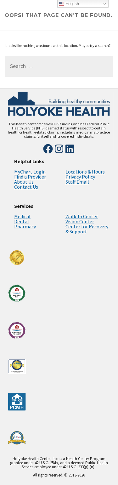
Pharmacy (25, 226)
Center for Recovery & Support (86, 229)
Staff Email (77, 182)
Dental (21, 221)
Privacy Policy (80, 177)
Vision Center (79, 221)
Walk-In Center (81, 216)
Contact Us (26, 187)
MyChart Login (30, 171)
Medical (22, 216)
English (71, 3)
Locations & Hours (85, 171)
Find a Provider (30, 177)
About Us (24, 182)
